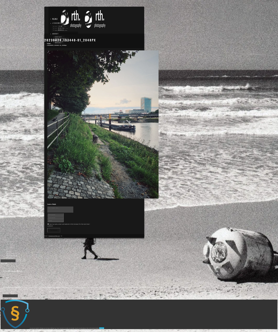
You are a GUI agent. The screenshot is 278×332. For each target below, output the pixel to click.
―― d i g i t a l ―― (12, 246)
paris (139, 287)
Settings (101, 328)
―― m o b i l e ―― (12, 247)
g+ (89, 287)
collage (35, 287)
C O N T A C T (9, 251)
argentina (9, 287)
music (130, 287)
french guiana (78, 287)
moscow (122, 287)
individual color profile (104, 287)
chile (32, 287)
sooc (172, 287)
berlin (13, 287)
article (7, 277)
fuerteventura (85, 287)
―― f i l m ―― (11, 244)
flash (7, 279)
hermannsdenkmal (94, 287)
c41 (22, 287)
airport (4, 287)
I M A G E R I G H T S (11, 253)
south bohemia (176, 287)
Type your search (21, 261)
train (181, 287)
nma (136, 287)
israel (111, 287)
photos (8, 280)
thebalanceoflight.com (54, 236)
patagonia (142, 287)
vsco (183, 287)
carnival (29, 287)
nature (133, 287)
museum (126, 287)
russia (149, 287)
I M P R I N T (9, 257)
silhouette (153, 287)
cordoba (39, 287)
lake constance (116, 287)
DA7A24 (43, 287)
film (63, 287)
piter (147, 287)
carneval (25, 287)
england (59, 287)
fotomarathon (68, 287)
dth (56, 287)
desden (54, 287)
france (72, 287)
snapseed (159, 287)
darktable (48, 287)
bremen (18, 287)
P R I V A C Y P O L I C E (11, 255)
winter (186, 287)
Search (5, 293)
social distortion (166, 287)
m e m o (5, 240)
